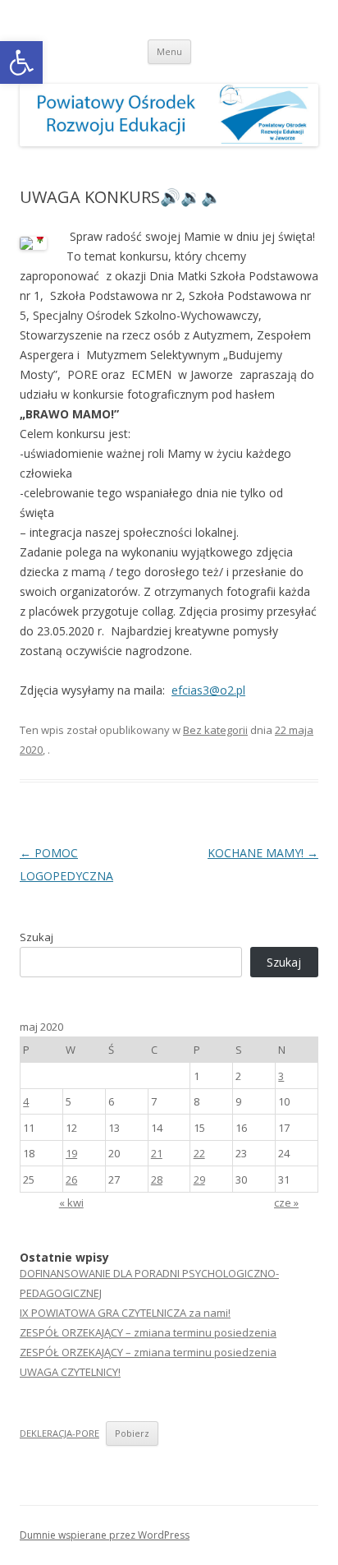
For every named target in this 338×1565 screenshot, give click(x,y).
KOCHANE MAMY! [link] (263, 853)
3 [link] (281, 1076)
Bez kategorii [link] (215, 729)
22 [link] (199, 1153)
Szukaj (36, 937)
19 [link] (71, 1153)
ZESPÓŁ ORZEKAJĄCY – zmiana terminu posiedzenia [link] (148, 1332)
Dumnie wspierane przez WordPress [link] (105, 1535)
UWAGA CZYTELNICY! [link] (70, 1371)
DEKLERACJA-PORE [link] (59, 1433)
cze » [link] (286, 1202)
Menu (169, 51)
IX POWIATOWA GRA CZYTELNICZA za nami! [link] (125, 1312)
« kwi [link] (71, 1202)
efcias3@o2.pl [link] (208, 690)
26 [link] (71, 1179)
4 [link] (26, 1101)
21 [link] (156, 1153)
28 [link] (156, 1179)
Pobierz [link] (132, 1433)
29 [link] (199, 1179)
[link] (21, 62)
